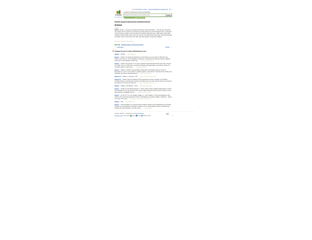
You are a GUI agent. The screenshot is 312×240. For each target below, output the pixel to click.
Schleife (167, 47)
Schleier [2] (118, 79)
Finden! (169, 15)
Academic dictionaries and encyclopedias (137, 12)
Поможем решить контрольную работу (132, 44)
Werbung (142, 113)
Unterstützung (137, 113)
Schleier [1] (118, 76)
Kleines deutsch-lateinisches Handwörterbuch (130, 17)
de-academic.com (118, 17)
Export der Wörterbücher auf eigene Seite (158, 9)
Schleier (117, 54)
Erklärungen (141, 17)
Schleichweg (120, 47)
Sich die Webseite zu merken (140, 9)
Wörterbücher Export (119, 115)
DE (170, 9)
